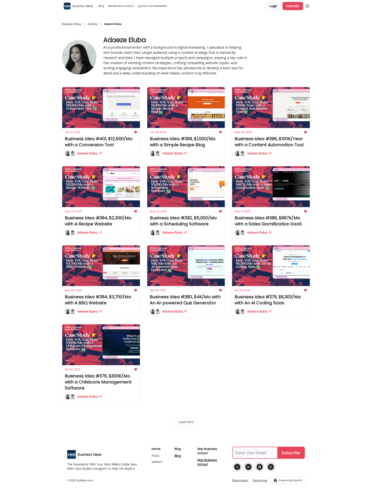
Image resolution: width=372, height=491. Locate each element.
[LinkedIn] (248, 467)
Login (273, 6)
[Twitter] (237, 467)
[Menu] (307, 5)
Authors (93, 24)
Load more (186, 422)
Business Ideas (71, 24)
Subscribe (292, 6)
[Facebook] (259, 467)
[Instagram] (271, 467)
